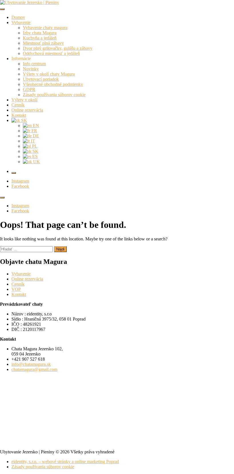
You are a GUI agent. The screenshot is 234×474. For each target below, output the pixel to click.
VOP (16, 289)
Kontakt (18, 115)
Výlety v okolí (24, 99)
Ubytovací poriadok (41, 79)
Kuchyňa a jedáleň (40, 37)
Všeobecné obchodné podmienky (53, 84)
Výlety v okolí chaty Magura (49, 74)
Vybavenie (21, 22)
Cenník (18, 104)
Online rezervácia (27, 110)
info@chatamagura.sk (31, 364)
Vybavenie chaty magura (45, 27)
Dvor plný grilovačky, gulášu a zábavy (57, 48)
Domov (18, 17)
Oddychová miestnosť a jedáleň (51, 53)
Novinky (31, 68)
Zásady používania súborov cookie (54, 94)
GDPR (29, 89)
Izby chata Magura (40, 32)
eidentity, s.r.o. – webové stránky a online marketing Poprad (65, 461)
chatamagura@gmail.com (34, 369)
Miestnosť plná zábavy (43, 43)
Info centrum (34, 63)
